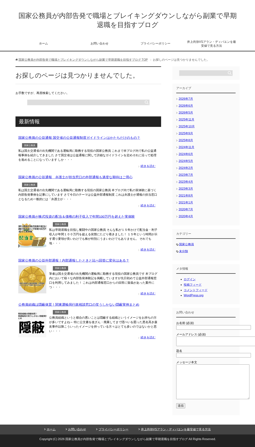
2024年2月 (186, 167)
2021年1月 (186, 202)
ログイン (190, 279)
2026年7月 (186, 98)
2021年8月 (186, 195)
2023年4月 (186, 181)
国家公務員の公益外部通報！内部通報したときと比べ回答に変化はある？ (73, 260)
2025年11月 (186, 119)
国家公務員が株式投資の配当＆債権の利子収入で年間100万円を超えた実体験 (76, 216)
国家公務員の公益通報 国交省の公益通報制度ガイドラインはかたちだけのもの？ (79, 138)
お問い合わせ (99, 43)
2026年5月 (186, 112)
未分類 (183, 251)
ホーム (43, 43)
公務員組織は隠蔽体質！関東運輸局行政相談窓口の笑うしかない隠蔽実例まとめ (78, 304)
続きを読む (148, 166)
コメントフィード (196, 290)
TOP (83, 59)
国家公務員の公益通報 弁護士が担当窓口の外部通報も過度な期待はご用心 (75, 177)
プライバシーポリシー (155, 43)
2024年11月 (186, 147)
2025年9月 (186, 133)
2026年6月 (186, 105)
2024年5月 (186, 161)
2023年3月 (186, 188)
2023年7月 (186, 174)
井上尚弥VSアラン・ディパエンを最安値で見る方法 (211, 43)
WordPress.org (193, 295)
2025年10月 (187, 126)
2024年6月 (186, 154)
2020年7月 (186, 209)
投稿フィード (193, 284)
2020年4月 (186, 216)
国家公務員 (29, 145)
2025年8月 (186, 140)
